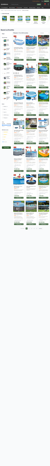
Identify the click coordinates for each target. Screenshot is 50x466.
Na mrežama (19, 7)
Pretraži (39, 4)
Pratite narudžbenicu (36, 1)
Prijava (42, 1)
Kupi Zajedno (12, 7)
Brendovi (38, 7)
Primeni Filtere (6, 147)
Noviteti (26, 7)
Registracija (46, 1)
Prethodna (22, 228)
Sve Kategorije (5, 7)
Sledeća (40, 228)
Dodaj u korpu (19, 59)
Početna (2, 10)
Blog (42, 7)
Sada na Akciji (32, 7)
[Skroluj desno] (48, 20)
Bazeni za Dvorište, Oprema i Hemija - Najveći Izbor (13, 10)
